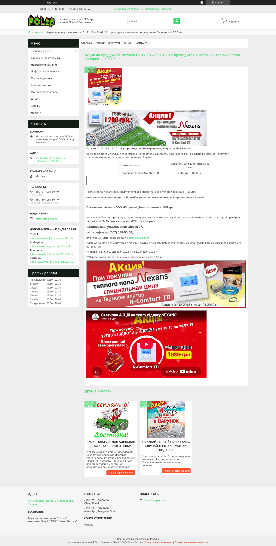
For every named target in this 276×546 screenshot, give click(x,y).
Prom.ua (154, 539)
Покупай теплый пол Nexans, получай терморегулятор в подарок (166, 446)
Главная (86, 43)
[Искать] (176, 21)
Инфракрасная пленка (45, 71)
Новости (38, 32)
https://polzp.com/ (139, 237)
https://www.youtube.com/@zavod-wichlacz (53, 261)
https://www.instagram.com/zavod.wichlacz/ (53, 246)
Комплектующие (41, 85)
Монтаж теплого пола (44, 91)
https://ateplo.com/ (47, 218)
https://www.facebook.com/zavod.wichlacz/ (53, 253)
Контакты (142, 43)
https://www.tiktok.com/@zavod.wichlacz (53, 238)
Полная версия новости (120, 472)
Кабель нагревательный (46, 57)
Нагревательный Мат (44, 64)
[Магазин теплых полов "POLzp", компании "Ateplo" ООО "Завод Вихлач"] (41, 20)
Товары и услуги (108, 43)
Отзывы (35, 105)
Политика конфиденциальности (191, 542)
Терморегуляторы (42, 78)
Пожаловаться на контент (159, 542)
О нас (128, 43)
